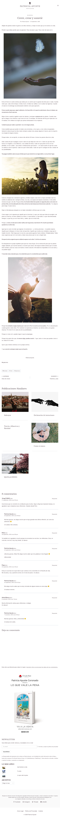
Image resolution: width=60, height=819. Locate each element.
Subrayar (7, 415)
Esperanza (17, 370)
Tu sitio (19, 771)
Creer (10, 370)
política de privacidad (53, 746)
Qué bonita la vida (22, 767)
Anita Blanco (6, 597)
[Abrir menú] (58, 5)
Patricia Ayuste (25, 21)
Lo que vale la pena (22, 775)
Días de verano (6, 378)
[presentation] (15, 402)
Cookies (40, 811)
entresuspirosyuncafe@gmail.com (44, 797)
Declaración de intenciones (44, 415)
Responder (54, 498)
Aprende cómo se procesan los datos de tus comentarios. (42, 667)
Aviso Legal (20, 811)
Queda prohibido (10, 477)
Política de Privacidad (31, 811)
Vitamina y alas (54, 378)
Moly (3, 533)
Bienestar (4, 370)
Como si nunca (39, 446)
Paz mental (30, 15)
